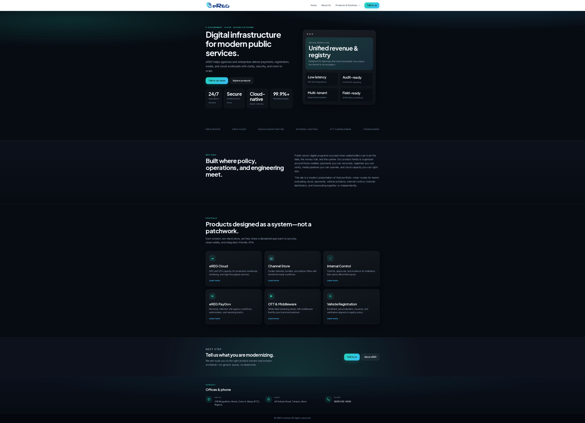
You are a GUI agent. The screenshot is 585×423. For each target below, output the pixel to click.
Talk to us (372, 5)
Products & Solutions (346, 5)
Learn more (214, 280)
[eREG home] (218, 5)
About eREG (370, 357)
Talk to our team (216, 80)
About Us (326, 5)
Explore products (242, 80)
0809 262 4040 (342, 401)
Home (314, 5)
